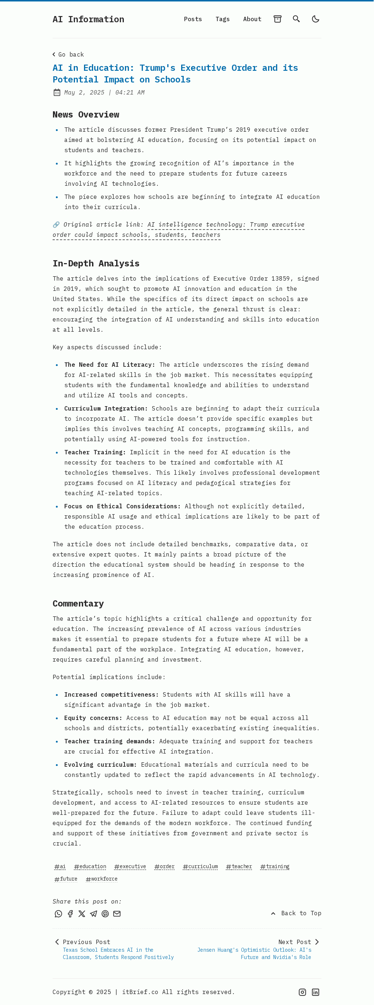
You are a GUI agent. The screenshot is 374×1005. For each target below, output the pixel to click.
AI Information (88, 19)
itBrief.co (140, 992)
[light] (315, 19)
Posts (193, 19)
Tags (222, 19)
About (252, 19)
